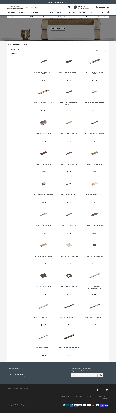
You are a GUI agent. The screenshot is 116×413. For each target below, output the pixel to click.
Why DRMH (72, 13)
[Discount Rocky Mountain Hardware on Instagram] (97, 390)
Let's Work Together (84, 8)
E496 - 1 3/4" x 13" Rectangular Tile (94, 275)
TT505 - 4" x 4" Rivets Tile (43, 275)
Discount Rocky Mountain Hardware (25, 405)
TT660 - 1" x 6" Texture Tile (94, 91)
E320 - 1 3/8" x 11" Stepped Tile (69, 306)
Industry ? (82, 6)
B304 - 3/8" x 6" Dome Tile (43, 336)
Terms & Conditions (65, 396)
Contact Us (99, 13)
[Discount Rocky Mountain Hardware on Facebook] (102, 390)
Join (16, 374)
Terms (91, 13)
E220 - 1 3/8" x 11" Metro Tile (43, 306)
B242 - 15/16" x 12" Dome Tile (69, 336)
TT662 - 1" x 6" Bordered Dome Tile (69, 91)
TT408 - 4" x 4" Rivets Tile (69, 275)
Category (11, 13)
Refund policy (104, 398)
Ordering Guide (61, 13)
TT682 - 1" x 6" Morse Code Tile (43, 61)
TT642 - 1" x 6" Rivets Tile (69, 122)
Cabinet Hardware (48, 13)
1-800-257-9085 (103, 7)
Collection (21, 13)
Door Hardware (33, 13)
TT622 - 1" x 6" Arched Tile (69, 153)
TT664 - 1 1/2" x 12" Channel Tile (94, 61)
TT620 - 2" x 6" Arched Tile (94, 183)
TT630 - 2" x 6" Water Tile (94, 153)
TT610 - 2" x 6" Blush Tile (94, 214)
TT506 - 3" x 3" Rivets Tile (69, 245)
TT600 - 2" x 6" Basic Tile (43, 245)
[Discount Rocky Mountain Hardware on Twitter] (107, 390)
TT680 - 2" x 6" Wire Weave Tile (69, 61)
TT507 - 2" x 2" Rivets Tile (94, 245)
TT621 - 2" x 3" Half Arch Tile (43, 183)
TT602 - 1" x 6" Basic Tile (69, 214)
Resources (82, 13)
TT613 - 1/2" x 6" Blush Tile (69, 183)
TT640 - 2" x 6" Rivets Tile (43, 153)
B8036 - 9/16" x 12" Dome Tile (94, 306)
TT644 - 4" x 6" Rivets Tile (43, 122)
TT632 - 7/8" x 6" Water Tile (94, 122)
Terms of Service (101, 396)
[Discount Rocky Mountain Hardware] (15, 6)
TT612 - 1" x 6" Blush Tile (43, 214)
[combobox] (48, 7)
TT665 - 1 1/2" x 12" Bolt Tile (43, 91)
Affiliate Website (79, 396)
